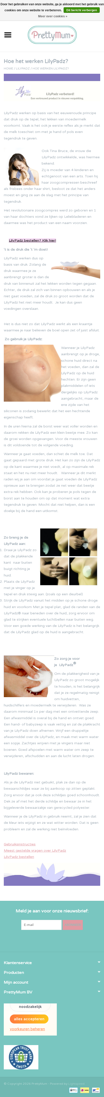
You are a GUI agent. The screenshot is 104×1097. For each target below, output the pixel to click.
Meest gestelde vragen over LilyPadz (35, 850)
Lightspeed (76, 1083)
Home (8, 68)
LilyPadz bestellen (19, 857)
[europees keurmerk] (52, 1057)
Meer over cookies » (52, 16)
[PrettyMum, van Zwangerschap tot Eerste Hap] (60, 34)
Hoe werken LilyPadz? (51, 68)
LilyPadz (23, 68)
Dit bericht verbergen (81, 10)
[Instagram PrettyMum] (61, 940)
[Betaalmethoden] (73, 1090)
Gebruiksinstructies (20, 844)
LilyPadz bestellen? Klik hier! (32, 240)
